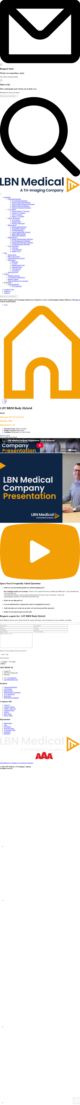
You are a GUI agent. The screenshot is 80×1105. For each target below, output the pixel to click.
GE (5, 403)
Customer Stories (9, 710)
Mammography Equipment (12, 692)
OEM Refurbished (13, 284)
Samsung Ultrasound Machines (21, 208)
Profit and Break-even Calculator (18, 281)
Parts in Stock (12, 255)
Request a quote (5, 435)
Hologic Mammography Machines (22, 239)
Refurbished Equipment (11, 698)
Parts (5, 253)
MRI (5, 401)
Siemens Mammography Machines (22, 242)
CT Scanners (12, 209)
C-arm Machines (17, 249)
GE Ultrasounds (17, 286)
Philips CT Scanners (18, 216)
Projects (6, 274)
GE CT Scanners (17, 215)
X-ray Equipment (13, 246)
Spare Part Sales (9, 728)
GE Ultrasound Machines (19, 201)
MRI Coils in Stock (14, 256)
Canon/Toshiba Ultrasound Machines (23, 204)
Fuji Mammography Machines (21, 241)
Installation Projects (14, 276)
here (76, 300)
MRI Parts (15, 262)
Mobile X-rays (16, 251)
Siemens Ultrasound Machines (21, 202)
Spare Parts (7, 696)
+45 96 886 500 (11, 678)
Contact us (7, 291)
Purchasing (7, 726)
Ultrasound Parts (17, 267)
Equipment (7, 197)
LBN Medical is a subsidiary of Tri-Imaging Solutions (16, 763)
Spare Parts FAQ (13, 272)
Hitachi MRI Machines (19, 234)
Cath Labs (15, 248)
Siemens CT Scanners (18, 213)
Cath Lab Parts (16, 269)
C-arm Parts (15, 270)
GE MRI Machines (18, 230)
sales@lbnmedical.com (11, 680)
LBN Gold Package (14, 218)
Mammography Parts (18, 265)
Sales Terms (7, 714)
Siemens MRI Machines (19, 227)
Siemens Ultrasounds (18, 223)
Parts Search (11, 260)
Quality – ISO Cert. (10, 708)
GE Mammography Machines (21, 244)
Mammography (16, 222)
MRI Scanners (12, 225)
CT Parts (14, 263)
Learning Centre (9, 289)
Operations (7, 732)
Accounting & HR (9, 730)
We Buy (6, 712)
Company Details (9, 707)
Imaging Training (13, 279)
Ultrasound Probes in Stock (16, 258)
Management (8, 723)
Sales (5, 725)
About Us (7, 293)
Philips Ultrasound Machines (20, 206)
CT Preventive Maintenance (16, 277)
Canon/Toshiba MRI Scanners (21, 232)
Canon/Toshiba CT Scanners (20, 211)
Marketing (7, 733)
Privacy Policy (8, 715)
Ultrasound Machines (14, 199)
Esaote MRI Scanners (18, 228)
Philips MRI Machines (19, 235)
